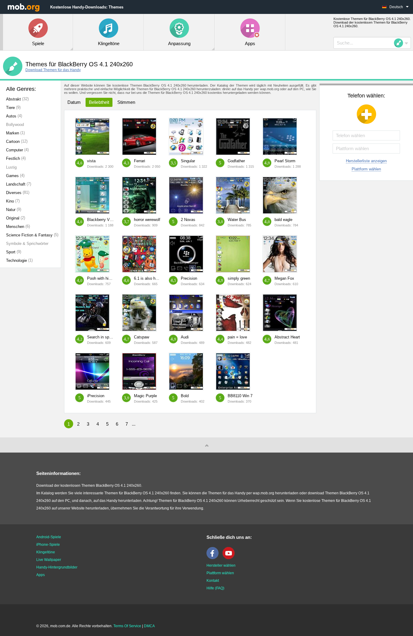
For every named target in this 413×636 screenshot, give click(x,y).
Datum (74, 102)
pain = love (237, 337)
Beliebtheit (99, 102)
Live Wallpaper (48, 560)
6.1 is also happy (149, 278)
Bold (185, 396)
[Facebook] (214, 558)
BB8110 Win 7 (240, 396)
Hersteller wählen (221, 565)
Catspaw (141, 337)
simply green (239, 278)
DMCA (149, 626)
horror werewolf (147, 219)
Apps (40, 575)
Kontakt (213, 580)
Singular (188, 161)
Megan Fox (284, 278)
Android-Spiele (48, 537)
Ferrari (139, 161)
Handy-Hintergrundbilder (56, 567)
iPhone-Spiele (48, 544)
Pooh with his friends (105, 278)
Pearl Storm (285, 161)
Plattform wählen (366, 169)
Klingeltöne (45, 552)
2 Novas (188, 219)
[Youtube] (230, 558)
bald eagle (283, 219)
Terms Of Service (127, 626)
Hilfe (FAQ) (215, 588)
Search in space (101, 337)
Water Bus (237, 219)
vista (91, 161)
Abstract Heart (287, 337)
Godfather (236, 161)
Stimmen (126, 102)
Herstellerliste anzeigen (366, 161)
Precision (189, 278)
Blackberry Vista (101, 219)
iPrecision (95, 396)
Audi (185, 337)
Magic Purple (145, 396)
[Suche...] (400, 43)
